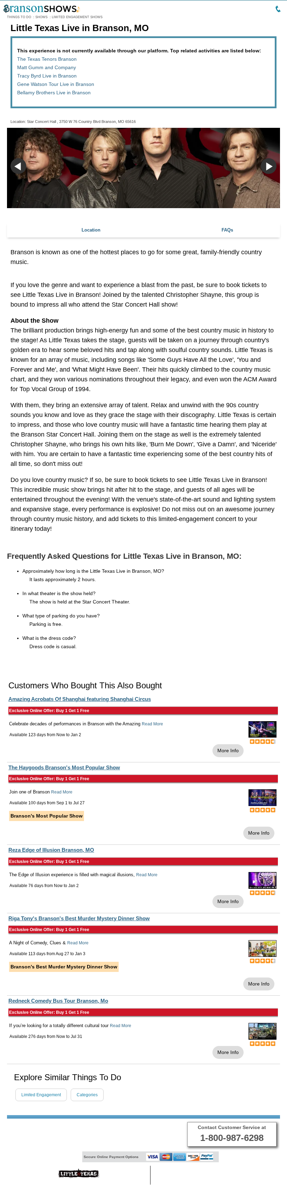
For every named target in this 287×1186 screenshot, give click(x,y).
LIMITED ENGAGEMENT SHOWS (77, 17)
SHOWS (41, 17)
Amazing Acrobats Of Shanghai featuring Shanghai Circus (79, 699)
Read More (152, 724)
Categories (87, 1094)
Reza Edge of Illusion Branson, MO (51, 850)
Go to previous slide (18, 166)
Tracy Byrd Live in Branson (47, 76)
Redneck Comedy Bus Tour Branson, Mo (58, 1001)
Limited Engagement (41, 1094)
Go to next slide (268, 166)
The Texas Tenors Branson (47, 59)
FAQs (227, 230)
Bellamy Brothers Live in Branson (54, 92)
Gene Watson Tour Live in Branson (55, 84)
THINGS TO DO (19, 17)
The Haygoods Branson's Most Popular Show (64, 767)
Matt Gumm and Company (46, 67)
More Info (228, 750)
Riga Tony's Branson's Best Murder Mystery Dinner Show (79, 918)
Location (91, 230)
